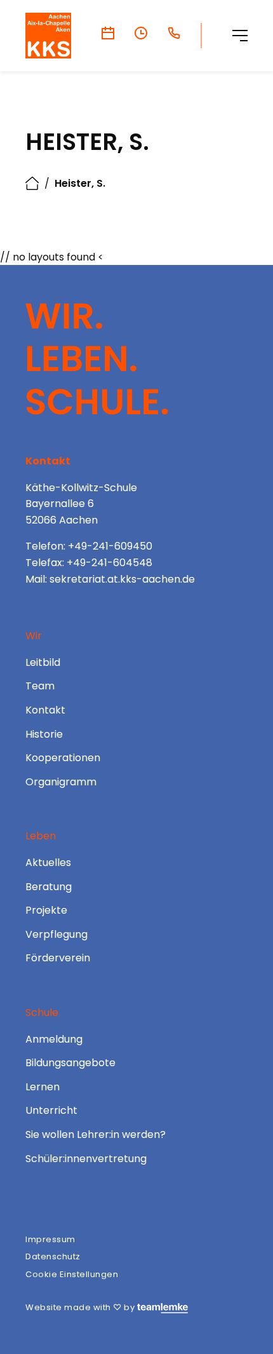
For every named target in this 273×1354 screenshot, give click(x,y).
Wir (33, 635)
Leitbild (42, 662)
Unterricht (51, 1110)
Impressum (50, 1239)
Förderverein (57, 958)
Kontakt (45, 710)
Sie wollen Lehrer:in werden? (95, 1134)
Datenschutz (53, 1256)
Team (40, 686)
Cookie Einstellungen (71, 1274)
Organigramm (61, 782)
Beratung (48, 886)
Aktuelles (48, 862)
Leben (40, 836)
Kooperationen (62, 757)
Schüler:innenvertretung (86, 1158)
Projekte (46, 910)
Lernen (42, 1087)
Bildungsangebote (70, 1062)
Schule (41, 1012)
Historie (44, 734)
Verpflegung (56, 934)
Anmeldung (54, 1039)
